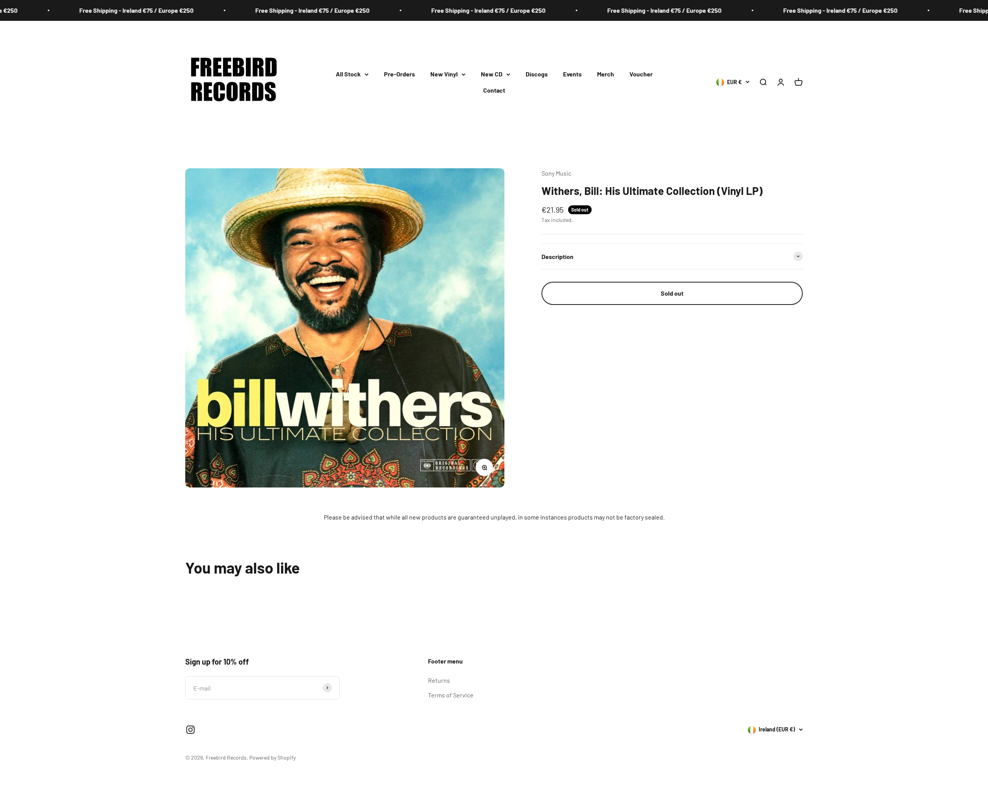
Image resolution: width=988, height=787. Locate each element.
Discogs (537, 74)
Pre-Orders (399, 74)
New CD (491, 74)
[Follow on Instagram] (190, 729)
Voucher (641, 74)
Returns (439, 680)
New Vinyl (444, 74)
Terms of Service (451, 695)
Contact (494, 90)
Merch (605, 74)
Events (572, 74)
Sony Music (556, 173)
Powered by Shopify (272, 757)
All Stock (348, 74)
